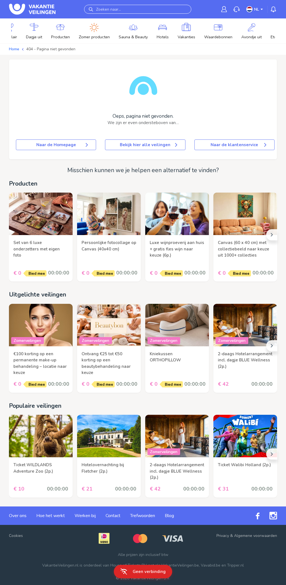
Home (14, 49)
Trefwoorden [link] (142, 516)
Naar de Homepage (56, 145)
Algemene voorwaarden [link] (255, 535)
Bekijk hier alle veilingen (145, 145)
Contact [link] (113, 516)
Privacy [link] (222, 535)
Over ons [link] (18, 516)
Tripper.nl (235, 565)
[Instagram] (268, 516)
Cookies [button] (16, 535)
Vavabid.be (210, 565)
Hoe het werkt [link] (50, 516)
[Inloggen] (224, 9)
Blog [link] (169, 516)
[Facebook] (252, 515)
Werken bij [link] (85, 516)
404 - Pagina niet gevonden (50, 49)
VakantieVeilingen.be (180, 565)
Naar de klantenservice (234, 145)
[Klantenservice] (236, 9)
